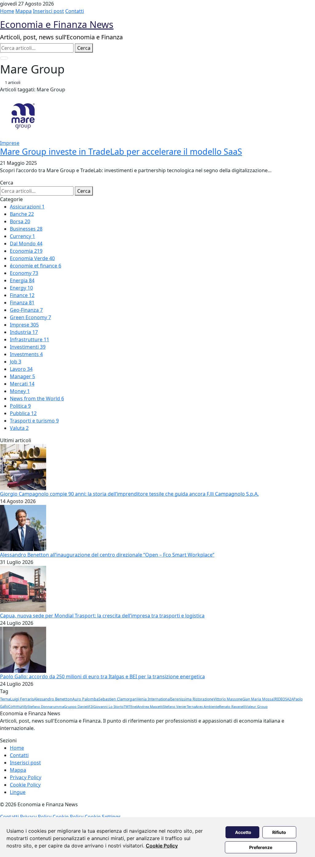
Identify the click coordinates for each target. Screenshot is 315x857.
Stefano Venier (175, 706)
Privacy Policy (25, 777)
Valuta (19, 428)
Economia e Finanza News (57, 24)
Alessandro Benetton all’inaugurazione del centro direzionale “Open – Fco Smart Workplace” (107, 554)
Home (7, 11)
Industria (24, 332)
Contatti (74, 11)
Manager (22, 376)
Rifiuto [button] (279, 832)
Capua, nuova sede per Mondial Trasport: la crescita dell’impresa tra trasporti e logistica (102, 615)
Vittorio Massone (227, 699)
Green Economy (30, 317)
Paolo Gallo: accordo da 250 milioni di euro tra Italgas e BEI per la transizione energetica (102, 676)
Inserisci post (48, 11)
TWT (127, 706)
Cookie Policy (162, 846)
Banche (22, 214)
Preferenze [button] (260, 847)
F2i (91, 706)
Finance (22, 295)
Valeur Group (257, 706)
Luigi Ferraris (22, 699)
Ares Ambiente (207, 706)
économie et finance (35, 265)
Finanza (22, 302)
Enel (133, 706)
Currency (22, 236)
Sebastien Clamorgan (117, 699)
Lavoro (21, 369)
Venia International (154, 699)
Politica (20, 406)
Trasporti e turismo (34, 420)
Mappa (23, 11)
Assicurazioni (27, 206)
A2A (290, 699)
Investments (26, 354)
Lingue (18, 792)
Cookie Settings (103, 816)
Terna (5, 699)
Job (15, 361)
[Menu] (4, 58)
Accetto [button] (243, 832)
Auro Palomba (85, 699)
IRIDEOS (280, 699)
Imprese (24, 324)
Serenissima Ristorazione (192, 699)
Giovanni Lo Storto (108, 706)
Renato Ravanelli (232, 706)
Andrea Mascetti (150, 706)
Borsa (20, 221)
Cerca (83, 48)
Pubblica (23, 413)
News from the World (37, 398)
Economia (26, 251)
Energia (22, 280)
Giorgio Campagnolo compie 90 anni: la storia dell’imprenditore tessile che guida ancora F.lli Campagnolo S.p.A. (129, 493)
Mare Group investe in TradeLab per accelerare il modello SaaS (121, 151)
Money (20, 391)
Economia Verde (32, 258)
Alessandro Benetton (53, 699)
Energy (21, 287)
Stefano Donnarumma (46, 706)
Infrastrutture (29, 339)
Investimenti (28, 346)
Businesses (26, 228)
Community (18, 706)
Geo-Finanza (26, 310)
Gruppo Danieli (76, 706)
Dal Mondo (26, 243)
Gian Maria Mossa (257, 699)
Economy (24, 273)
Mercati (22, 383)
